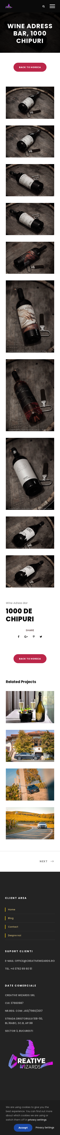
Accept (23, 1127)
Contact (13, 926)
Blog (11, 918)
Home (11, 909)
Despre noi (14, 935)
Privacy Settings (45, 1127)
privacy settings (37, 1119)
